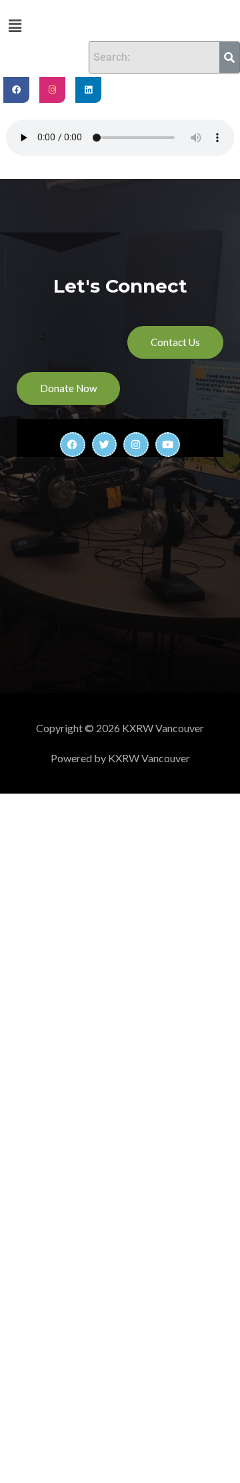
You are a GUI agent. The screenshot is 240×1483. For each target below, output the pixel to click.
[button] (14, 25)
